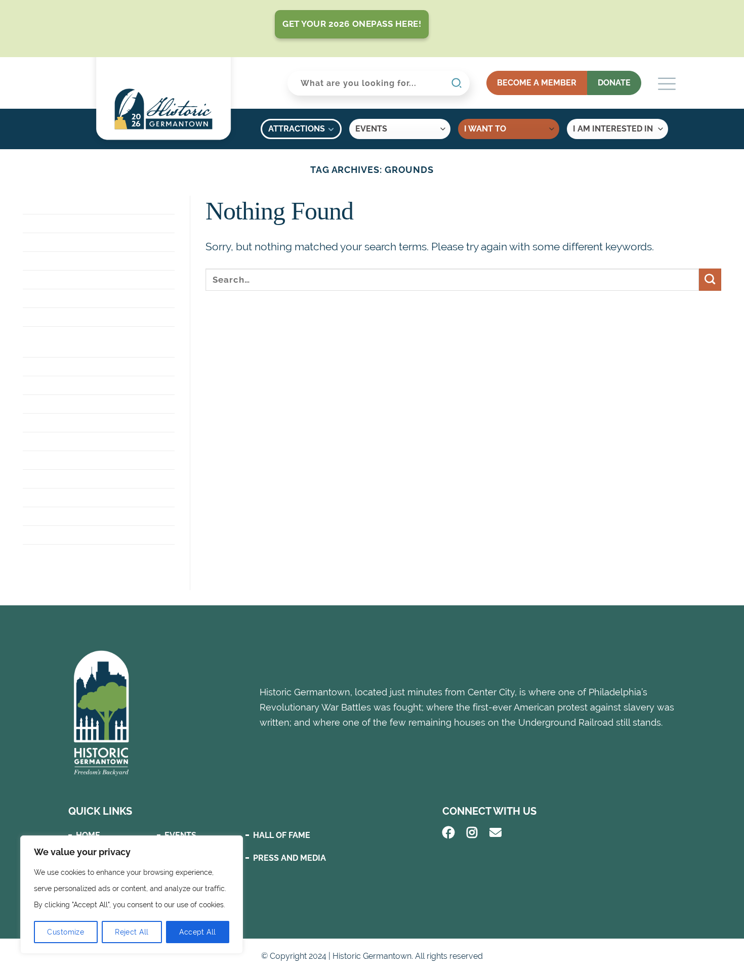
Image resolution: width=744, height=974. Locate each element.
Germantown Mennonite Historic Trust (79, 341)
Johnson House (58, 460)
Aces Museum (52, 204)
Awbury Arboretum (67, 223)
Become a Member (536, 82)
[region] (131, 894)
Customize (65, 932)
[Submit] (710, 280)
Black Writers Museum (75, 242)
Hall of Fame (281, 835)
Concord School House (76, 279)
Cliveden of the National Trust (94, 260)
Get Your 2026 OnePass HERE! (351, 24)
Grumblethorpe (59, 385)
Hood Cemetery (57, 441)
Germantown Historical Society (97, 317)
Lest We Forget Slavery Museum (95, 497)
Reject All (131, 932)
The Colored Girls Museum (83, 535)
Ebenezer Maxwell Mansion (85, 298)
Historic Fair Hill (62, 404)
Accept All (197, 932)
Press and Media (289, 858)
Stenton (42, 516)
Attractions (296, 129)
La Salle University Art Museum (95, 478)
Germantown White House (83, 366)
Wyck (35, 553)
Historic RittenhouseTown (85, 422)
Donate (614, 82)
